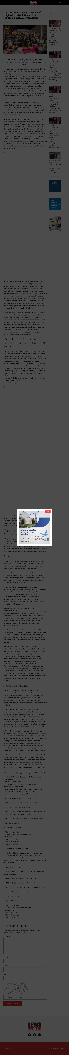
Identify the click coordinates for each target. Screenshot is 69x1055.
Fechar (48, 511)
